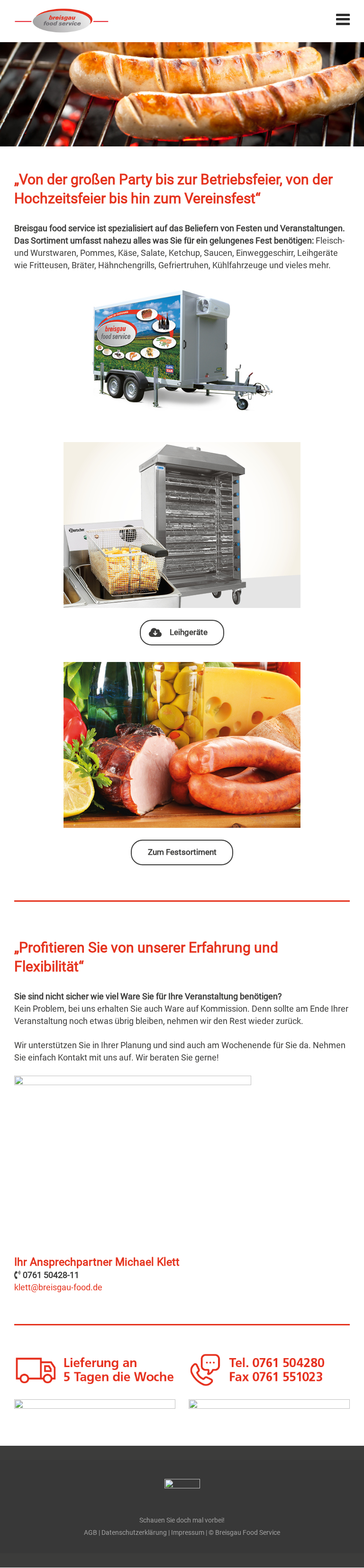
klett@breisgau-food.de (58, 1287)
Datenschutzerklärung (134, 1533)
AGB (90, 1533)
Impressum (187, 1533)
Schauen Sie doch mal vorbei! (182, 1520)
